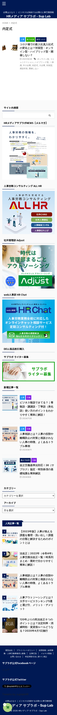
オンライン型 (43, 59)
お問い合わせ (15, 656)
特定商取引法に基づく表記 (36, 656)
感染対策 (24, 68)
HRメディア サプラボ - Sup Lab (28, 16)
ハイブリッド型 (42, 62)
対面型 (49, 65)
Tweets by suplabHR (15, 694)
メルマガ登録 (46, 653)
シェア (6, 669)
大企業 (42, 65)
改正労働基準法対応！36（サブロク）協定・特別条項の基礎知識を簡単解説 (37, 469)
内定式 (35, 65)
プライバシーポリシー (26, 650)
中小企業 (27, 65)
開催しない (34, 68)
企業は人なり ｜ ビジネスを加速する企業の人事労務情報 (28, 701)
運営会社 (9, 650)
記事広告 (33, 653)
